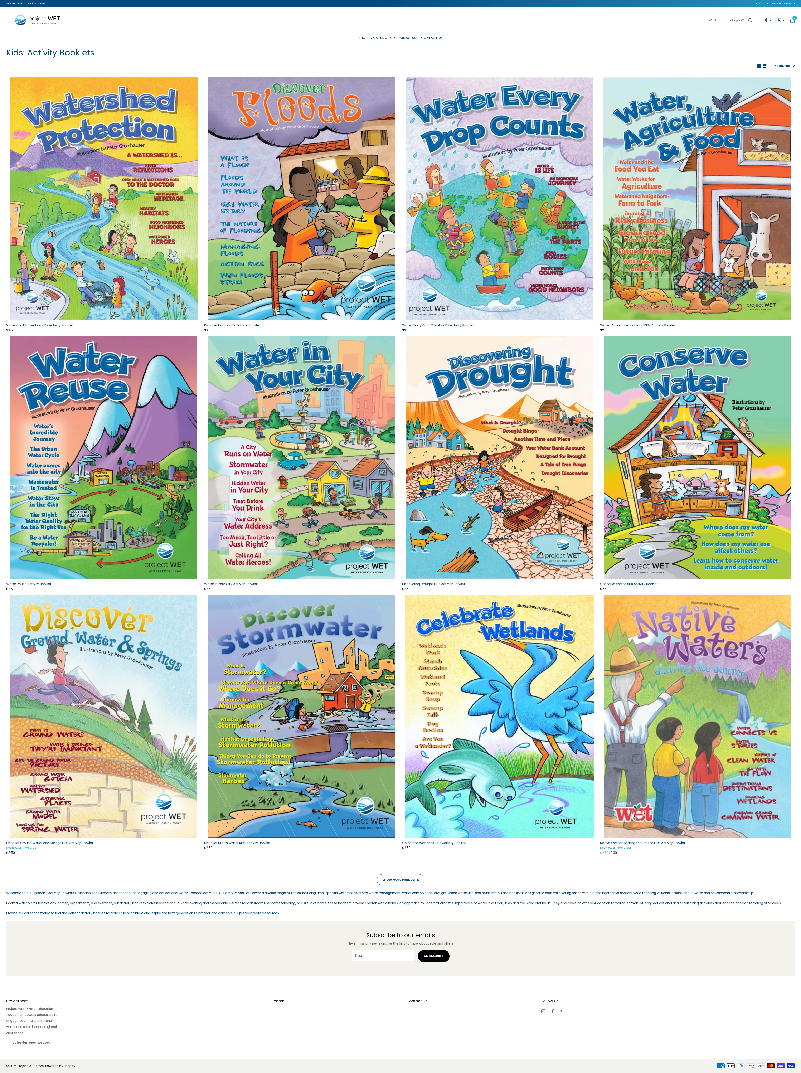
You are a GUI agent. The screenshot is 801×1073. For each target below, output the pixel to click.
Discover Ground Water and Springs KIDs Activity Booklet (49, 843)
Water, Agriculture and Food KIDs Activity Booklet (638, 325)
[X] (561, 1011)
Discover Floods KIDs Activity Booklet (232, 325)
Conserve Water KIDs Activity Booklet (629, 584)
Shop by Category (375, 37)
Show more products (400, 880)
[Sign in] (781, 20)
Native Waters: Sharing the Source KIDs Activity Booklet (642, 843)
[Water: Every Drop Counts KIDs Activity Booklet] (499, 198)
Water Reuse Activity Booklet (29, 584)
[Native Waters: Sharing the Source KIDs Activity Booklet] (697, 716)
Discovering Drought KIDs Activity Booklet (433, 584)
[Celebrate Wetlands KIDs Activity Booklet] (499, 716)
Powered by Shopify (60, 1066)
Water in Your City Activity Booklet (230, 584)
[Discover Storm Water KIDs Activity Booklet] (301, 716)
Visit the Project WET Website (25, 3)
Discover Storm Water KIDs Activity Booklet (237, 843)
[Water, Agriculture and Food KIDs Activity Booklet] (697, 198)
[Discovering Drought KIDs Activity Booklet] (499, 457)
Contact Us (432, 37)
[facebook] (553, 1011)
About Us (408, 37)
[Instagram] (543, 1011)
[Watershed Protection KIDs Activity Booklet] (103, 198)
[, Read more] (767, 20)
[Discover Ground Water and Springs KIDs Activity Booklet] (103, 716)
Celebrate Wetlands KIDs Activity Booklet (434, 843)
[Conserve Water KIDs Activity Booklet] (697, 457)
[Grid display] (759, 66)
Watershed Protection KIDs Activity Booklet (39, 325)
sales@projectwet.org (31, 1042)
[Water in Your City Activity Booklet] (301, 457)
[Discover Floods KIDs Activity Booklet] (301, 198)
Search (278, 1001)
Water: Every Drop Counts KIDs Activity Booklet (438, 325)
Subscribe (434, 955)
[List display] (764, 66)
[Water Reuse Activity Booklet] (103, 457)
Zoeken (750, 20)
